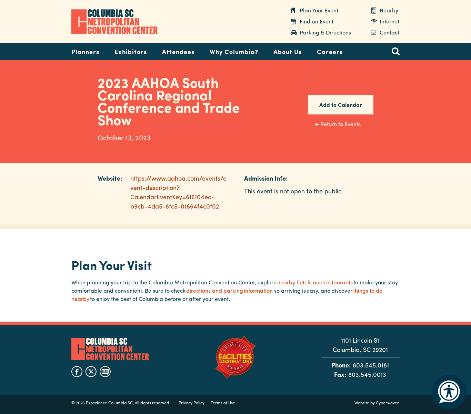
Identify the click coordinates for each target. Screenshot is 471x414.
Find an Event (316, 21)
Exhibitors (130, 51)
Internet (389, 21)
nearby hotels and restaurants (315, 282)
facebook (76, 371)
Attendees (178, 51)
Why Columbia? (234, 51)
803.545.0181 (371, 365)
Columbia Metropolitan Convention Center (114, 21)
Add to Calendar (340, 105)
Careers (330, 51)
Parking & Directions (325, 32)
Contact (389, 32)
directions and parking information (229, 290)
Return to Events (340, 124)
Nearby (389, 10)
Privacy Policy (191, 403)
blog (105, 371)
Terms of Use (223, 403)
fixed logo (49, 50)
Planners (85, 51)
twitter (91, 371)
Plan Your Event (319, 10)
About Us (287, 51)
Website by (377, 403)
